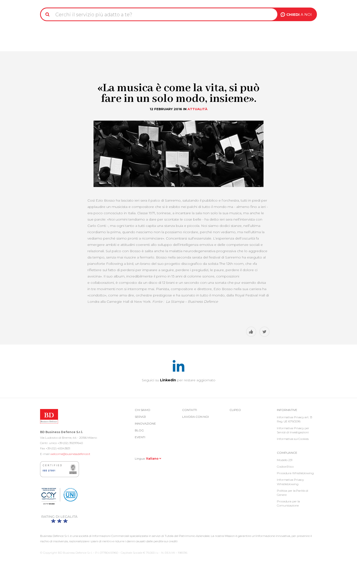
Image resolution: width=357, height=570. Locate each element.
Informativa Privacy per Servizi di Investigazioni (293, 430)
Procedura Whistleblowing (295, 473)
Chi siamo (142, 410)
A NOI (299, 14)
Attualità (197, 109)
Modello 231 (284, 460)
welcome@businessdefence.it (70, 454)
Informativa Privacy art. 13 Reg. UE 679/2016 (294, 419)
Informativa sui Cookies (293, 439)
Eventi (140, 437)
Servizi (140, 417)
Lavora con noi (195, 417)
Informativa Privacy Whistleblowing (290, 482)
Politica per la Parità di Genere (292, 493)
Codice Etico (285, 466)
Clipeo (235, 410)
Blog (139, 430)
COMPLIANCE (287, 452)
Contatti (189, 410)
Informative (287, 410)
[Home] (52, 2)
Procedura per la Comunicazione (288, 503)
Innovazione (145, 423)
